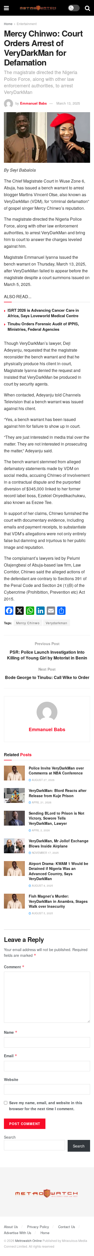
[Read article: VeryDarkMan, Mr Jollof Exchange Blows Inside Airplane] (14, 845)
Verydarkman (56, 623)
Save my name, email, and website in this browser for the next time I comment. (45, 1105)
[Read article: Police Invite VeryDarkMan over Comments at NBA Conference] (14, 773)
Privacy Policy (38, 1226)
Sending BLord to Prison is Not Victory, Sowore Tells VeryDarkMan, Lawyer (56, 818)
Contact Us (66, 1226)
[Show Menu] (6, 8)
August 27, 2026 (43, 780)
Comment (14, 966)
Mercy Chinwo (28, 623)
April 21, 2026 (41, 802)
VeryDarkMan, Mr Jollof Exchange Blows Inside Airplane (59, 843)
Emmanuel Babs (33, 103)
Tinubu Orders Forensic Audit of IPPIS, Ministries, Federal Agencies (43, 326)
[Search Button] (87, 8)
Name (10, 1032)
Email (10, 1055)
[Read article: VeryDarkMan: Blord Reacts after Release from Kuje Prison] (14, 795)
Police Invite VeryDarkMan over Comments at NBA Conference (56, 770)
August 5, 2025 (42, 913)
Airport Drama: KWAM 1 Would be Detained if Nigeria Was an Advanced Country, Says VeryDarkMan (58, 871)
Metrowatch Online (28, 1240)
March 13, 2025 (68, 103)
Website (11, 1079)
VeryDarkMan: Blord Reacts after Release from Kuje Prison (57, 793)
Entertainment (27, 23)
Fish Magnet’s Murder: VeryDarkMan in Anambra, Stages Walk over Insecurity (58, 901)
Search (10, 1137)
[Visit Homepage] (38, 8)
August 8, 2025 (42, 885)
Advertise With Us (17, 1232)
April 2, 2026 (40, 830)
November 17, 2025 (45, 853)
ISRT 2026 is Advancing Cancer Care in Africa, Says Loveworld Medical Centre (43, 312)
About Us (11, 1226)
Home (8, 23)
